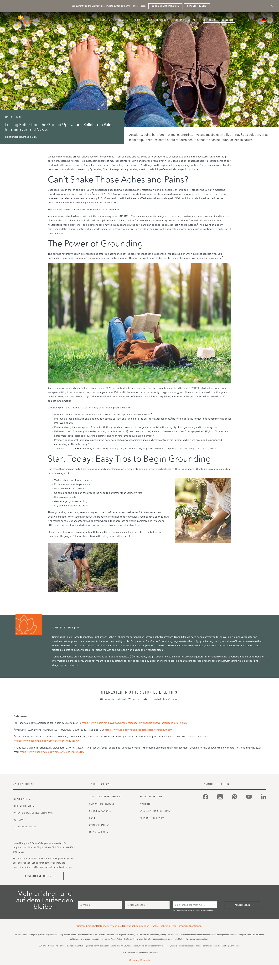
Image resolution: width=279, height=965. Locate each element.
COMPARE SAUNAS (99, 825)
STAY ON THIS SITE (196, 6)
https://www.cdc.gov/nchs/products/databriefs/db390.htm (138, 730)
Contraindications (24, 826)
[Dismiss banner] (272, 6)
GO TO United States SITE (165, 6)
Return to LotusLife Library (164, 699)
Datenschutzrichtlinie (109, 926)
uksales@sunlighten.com (45, 847)
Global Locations (24, 806)
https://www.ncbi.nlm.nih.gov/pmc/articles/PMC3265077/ (46, 741)
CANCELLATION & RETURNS (155, 811)
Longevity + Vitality (115, 20)
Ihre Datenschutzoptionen (187, 926)
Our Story (19, 819)
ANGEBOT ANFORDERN (38, 876)
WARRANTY (146, 804)
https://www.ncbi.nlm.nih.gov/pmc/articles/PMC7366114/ (52, 752)
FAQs (92, 818)
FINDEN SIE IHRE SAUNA (218, 20)
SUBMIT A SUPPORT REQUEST (105, 796)
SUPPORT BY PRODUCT (101, 804)
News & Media (21, 799)
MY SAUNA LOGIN (98, 832)
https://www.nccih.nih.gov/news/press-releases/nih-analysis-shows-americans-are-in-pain (134, 723)
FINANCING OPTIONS (151, 796)
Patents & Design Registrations (33, 813)
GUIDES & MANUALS (100, 811)
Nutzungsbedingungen (136, 926)
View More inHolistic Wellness (122, 699)
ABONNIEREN (242, 904)
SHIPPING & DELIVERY (152, 818)
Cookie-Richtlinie (160, 926)
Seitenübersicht (86, 926)
